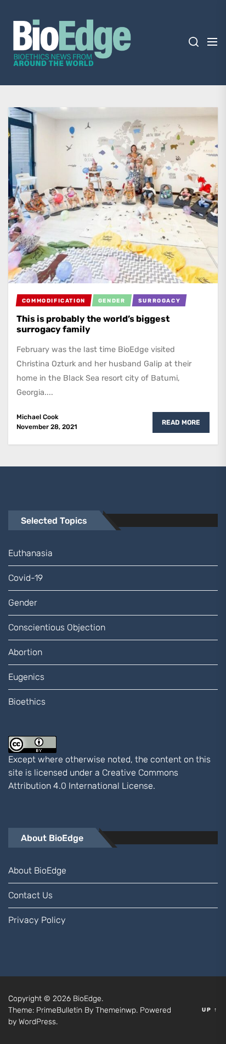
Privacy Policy (37, 920)
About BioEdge (37, 870)
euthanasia (30, 553)
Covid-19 (25, 578)
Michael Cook (37, 417)
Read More (181, 422)
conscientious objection (56, 627)
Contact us (30, 895)
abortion (25, 652)
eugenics (26, 677)
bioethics (27, 701)
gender (22, 602)
